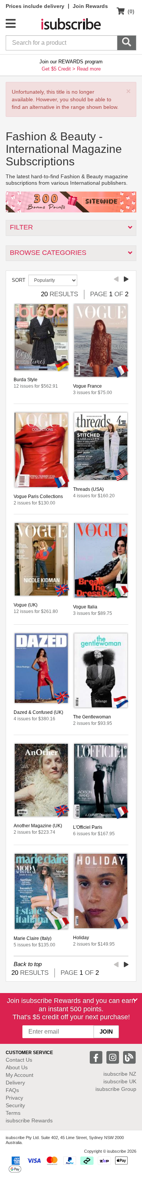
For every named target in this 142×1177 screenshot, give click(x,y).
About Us (17, 1067)
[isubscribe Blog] (129, 1057)
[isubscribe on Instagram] (113, 1057)
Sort (18, 280)
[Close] (135, 1000)
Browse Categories (48, 252)
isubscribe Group (115, 1089)
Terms (13, 1113)
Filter (21, 227)
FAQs (12, 1090)
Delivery (15, 1083)
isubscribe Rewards (29, 1120)
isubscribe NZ (119, 1074)
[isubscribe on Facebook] (97, 1057)
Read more (89, 69)
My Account (19, 1075)
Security (15, 1105)
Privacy (14, 1098)
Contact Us (19, 1060)
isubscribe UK (119, 1081)
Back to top (28, 964)
